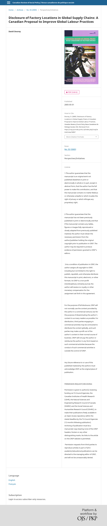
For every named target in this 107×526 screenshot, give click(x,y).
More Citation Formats (75, 137)
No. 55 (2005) (31, 10)
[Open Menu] (8, 2)
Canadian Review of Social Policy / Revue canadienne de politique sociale (43, 2)
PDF (71, 92)
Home (11, 10)
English (12, 480)
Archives (20, 10)
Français (12, 484)
